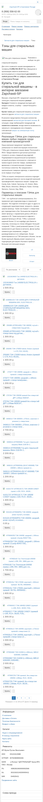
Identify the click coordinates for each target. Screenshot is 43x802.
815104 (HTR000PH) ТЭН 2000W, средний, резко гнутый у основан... (21, 519)
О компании (6, 26)
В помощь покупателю (10, 736)
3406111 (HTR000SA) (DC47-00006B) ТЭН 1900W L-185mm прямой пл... (21, 472)
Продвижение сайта (9, 780)
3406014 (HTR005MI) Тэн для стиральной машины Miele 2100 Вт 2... (20, 449)
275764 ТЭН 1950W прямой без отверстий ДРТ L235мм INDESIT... (21, 402)
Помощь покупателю (31, 26)
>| (29, 698)
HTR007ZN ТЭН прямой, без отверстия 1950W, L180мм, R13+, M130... (20, 682)
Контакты (19, 29)
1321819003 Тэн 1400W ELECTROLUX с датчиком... (20, 283)
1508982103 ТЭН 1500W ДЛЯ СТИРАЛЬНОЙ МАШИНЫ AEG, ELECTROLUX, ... (16, 308)
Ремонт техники (17, 26)
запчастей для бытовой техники (25, 120)
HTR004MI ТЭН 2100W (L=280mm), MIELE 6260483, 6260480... (21, 659)
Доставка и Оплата (9, 718)
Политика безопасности (11, 721)
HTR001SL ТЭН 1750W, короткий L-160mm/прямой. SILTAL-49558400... (21, 589)
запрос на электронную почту (23, 130)
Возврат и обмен (8, 724)
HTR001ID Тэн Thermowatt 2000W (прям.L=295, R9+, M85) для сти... (17, 566)
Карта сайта (6, 739)
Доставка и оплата (8, 29)
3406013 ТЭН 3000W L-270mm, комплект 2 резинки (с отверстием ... (21, 426)
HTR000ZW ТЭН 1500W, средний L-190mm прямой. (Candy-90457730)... (21, 542)
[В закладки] (13, 292)
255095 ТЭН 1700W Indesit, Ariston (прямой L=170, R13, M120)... (21, 356)
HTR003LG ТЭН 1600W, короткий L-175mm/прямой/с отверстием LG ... (21, 636)
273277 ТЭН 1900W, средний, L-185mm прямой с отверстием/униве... (19, 379)
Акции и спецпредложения (12, 733)
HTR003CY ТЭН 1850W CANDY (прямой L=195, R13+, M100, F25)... (20, 612)
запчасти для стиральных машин (26, 114)
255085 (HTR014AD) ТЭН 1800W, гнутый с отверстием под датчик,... (21, 332)
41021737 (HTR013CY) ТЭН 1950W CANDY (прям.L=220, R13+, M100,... (18, 496)
